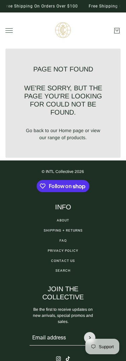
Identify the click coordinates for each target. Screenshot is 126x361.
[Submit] (89, 337)
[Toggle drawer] (9, 30)
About (63, 220)
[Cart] (117, 30)
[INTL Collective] (63, 30)
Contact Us (63, 261)
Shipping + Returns (63, 230)
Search (63, 270)
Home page (71, 130)
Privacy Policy (63, 250)
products (76, 137)
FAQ (63, 240)
